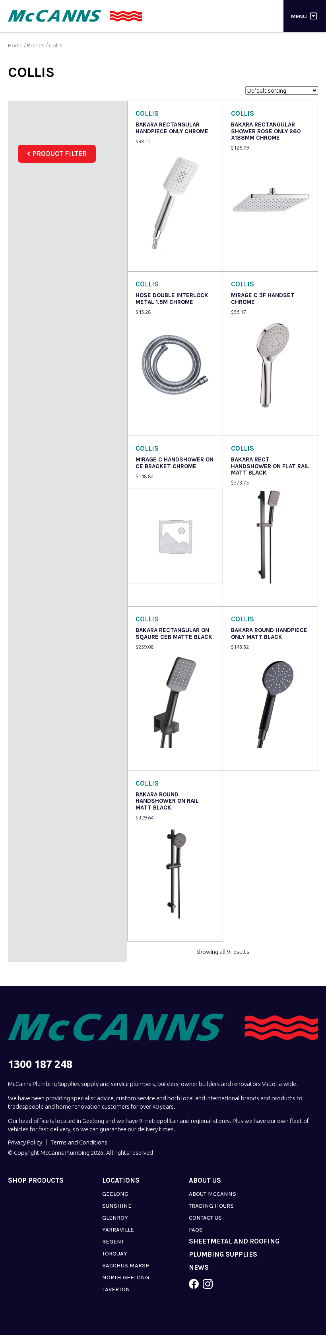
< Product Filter (57, 154)
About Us (205, 1180)
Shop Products (36, 1180)
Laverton (116, 1289)
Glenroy (115, 1217)
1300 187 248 (40, 1064)
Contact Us (205, 1217)
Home (15, 45)
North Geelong (125, 1277)
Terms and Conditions (78, 1142)
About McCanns (212, 1193)
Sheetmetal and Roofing (234, 1241)
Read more (247, 595)
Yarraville (118, 1229)
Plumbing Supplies (223, 1254)
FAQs (196, 1229)
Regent (113, 1241)
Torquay (114, 1253)
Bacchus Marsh (126, 1265)
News (199, 1267)
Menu (299, 16)
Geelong (115, 1193)
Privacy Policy (25, 1142)
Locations (121, 1180)
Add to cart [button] (152, 260)
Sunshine (117, 1205)
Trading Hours (211, 1205)
